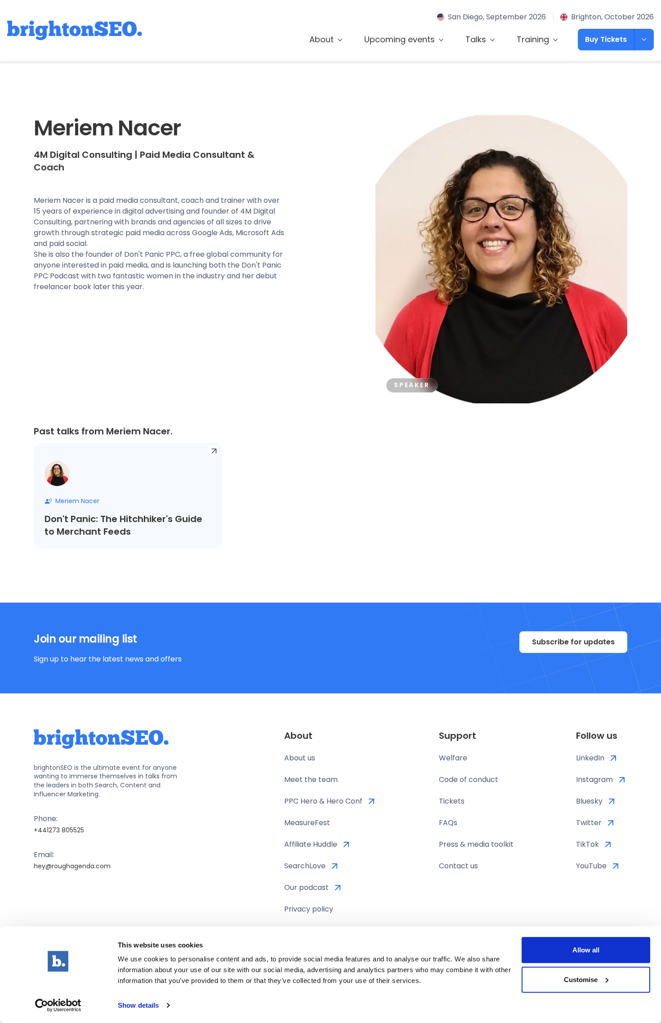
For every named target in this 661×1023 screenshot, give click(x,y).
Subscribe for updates (573, 642)
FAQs (448, 823)
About (321, 39)
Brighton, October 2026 (612, 17)
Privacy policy (308, 909)
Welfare (453, 758)
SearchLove (305, 866)
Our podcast (306, 887)
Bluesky (589, 801)
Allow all (585, 950)
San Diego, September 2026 (497, 17)
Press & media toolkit (476, 844)
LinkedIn (590, 758)
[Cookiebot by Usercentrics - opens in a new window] (58, 1005)
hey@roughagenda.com (72, 866)
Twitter (589, 823)
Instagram (594, 779)
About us (299, 758)
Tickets (451, 801)
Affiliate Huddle (310, 844)
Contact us (458, 866)
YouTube (591, 866)
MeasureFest (307, 823)
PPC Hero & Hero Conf (323, 801)
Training (533, 39)
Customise (581, 979)
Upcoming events (399, 39)
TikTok (587, 844)
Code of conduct (468, 779)
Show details (138, 1005)
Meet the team (311, 779)
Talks (475, 39)
